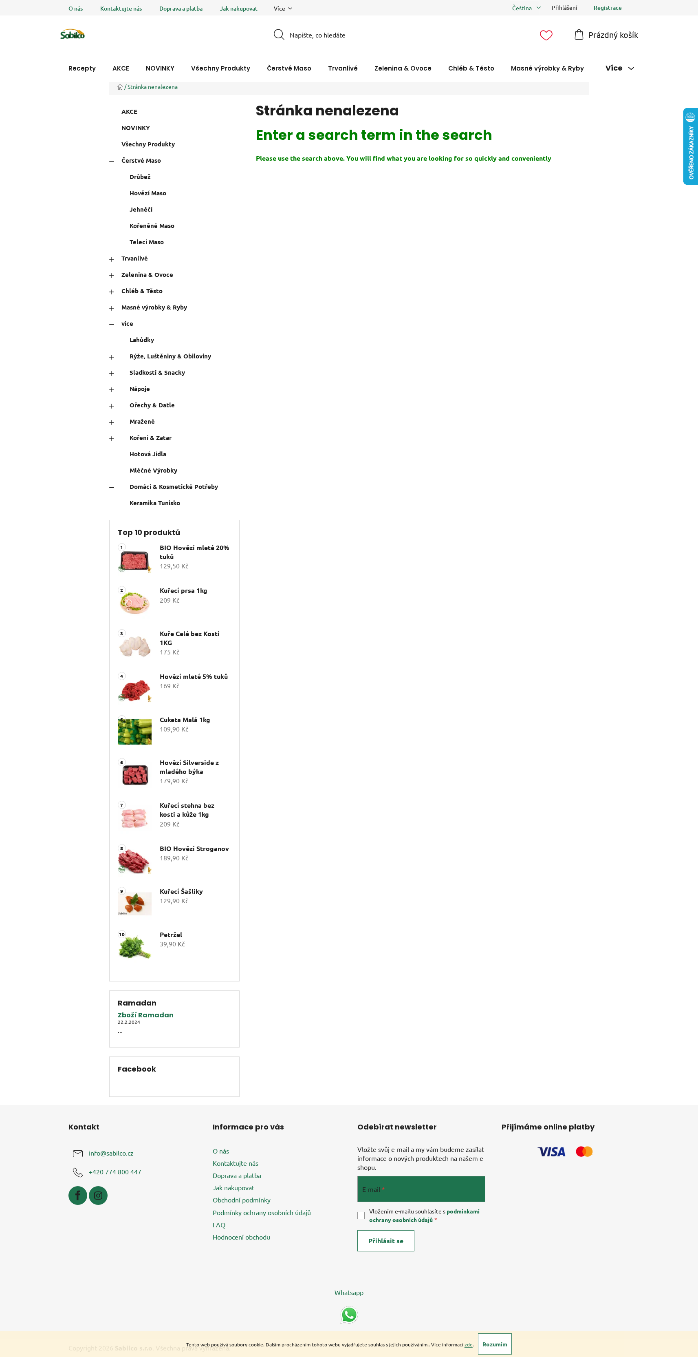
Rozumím (494, 1344)
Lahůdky (142, 340)
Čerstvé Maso (141, 160)
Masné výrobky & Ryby (154, 307)
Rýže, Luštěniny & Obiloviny (170, 356)
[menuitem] (82, 68)
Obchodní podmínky (242, 1200)
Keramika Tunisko (155, 503)
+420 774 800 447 (115, 1171)
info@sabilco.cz (111, 1153)
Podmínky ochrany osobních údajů (262, 1212)
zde (469, 1344)
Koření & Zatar (151, 437)
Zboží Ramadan (146, 1015)
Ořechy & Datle (152, 405)
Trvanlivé (134, 258)
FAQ (219, 1224)
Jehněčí (141, 209)
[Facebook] (77, 1195)
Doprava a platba (181, 8)
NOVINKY (135, 128)
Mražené (142, 421)
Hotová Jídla (148, 454)
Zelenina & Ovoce (147, 274)
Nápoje (140, 389)
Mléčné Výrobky (153, 470)
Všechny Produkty (148, 144)
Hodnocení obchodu (241, 1237)
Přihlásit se (385, 1240)
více (127, 323)
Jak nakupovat (239, 8)
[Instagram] (98, 1195)
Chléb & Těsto (142, 291)
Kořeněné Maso (152, 225)
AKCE (129, 111)
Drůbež (140, 176)
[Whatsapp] (349, 1314)
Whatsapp (349, 1292)
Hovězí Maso (148, 193)
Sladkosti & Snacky (157, 372)
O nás (75, 8)
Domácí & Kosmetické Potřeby (174, 486)
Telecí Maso (147, 242)
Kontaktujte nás (121, 8)
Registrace (608, 7)
